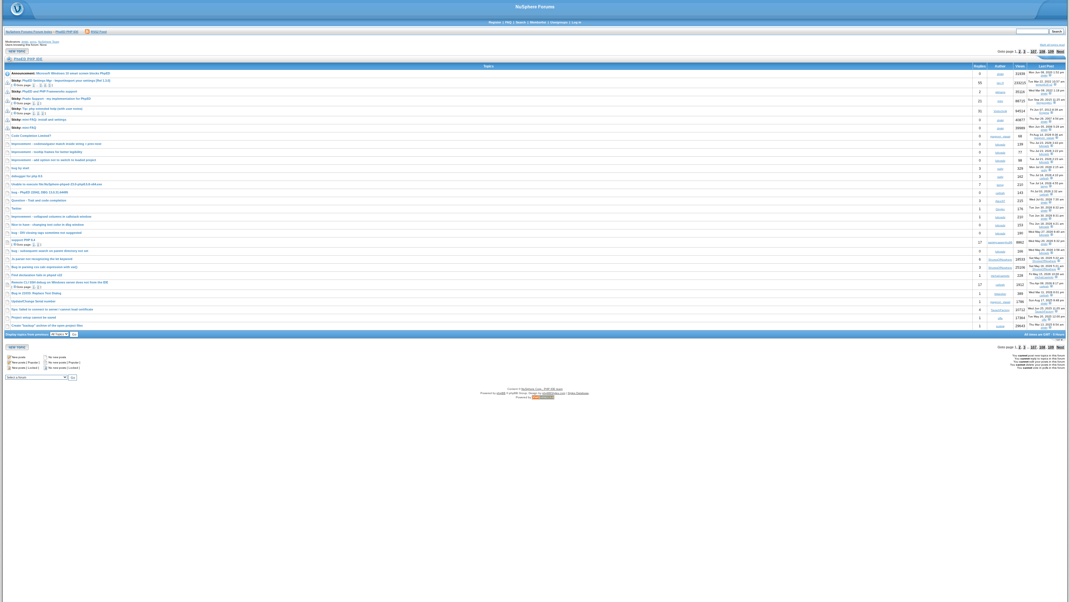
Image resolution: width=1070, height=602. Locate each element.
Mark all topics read (1052, 44)
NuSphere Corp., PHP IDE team (542, 388)
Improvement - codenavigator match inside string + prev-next (56, 143)
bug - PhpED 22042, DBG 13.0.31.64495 (39, 192)
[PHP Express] (543, 397)
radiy (1000, 168)
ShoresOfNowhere (1000, 259)
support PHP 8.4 (23, 240)
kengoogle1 (1044, 102)
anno (33, 41)
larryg (1000, 184)
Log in (576, 22)
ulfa (1000, 318)
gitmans (1000, 92)
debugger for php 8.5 (26, 176)
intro (1000, 101)
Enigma (1044, 112)
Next (1060, 52)
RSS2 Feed (99, 31)
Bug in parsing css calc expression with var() (44, 267)
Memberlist (538, 22)
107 (1034, 52)
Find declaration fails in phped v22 (36, 275)
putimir (1000, 326)
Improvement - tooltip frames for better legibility (46, 152)
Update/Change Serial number (33, 301)
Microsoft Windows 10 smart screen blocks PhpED (73, 73)
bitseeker (1000, 293)
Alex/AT (1000, 201)
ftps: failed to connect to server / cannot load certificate (52, 309)
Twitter (16, 208)
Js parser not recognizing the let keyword (41, 259)
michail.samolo (1000, 275)
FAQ (508, 22)
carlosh (1044, 178)
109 (1051, 52)
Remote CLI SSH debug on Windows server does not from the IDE (59, 282)
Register (495, 22)
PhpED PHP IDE (66, 31)
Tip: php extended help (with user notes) (52, 108)
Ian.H (1000, 82)
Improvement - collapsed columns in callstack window (51, 216)
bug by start (20, 168)
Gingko (1000, 209)
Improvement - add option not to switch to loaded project (53, 160)
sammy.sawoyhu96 (1000, 242)
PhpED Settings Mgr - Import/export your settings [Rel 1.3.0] (66, 80)
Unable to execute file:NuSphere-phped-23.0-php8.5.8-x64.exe (56, 184)
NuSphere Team (48, 41)
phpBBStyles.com (553, 393)
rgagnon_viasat (1000, 136)
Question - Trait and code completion (38, 200)
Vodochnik (1000, 111)
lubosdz (1000, 144)
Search (521, 22)
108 (1042, 52)
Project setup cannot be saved (33, 317)
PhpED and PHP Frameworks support (49, 91)
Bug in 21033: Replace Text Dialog (36, 293)
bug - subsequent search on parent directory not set (49, 251)
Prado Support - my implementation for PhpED (56, 98)
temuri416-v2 (1044, 84)
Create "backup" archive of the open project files (47, 325)
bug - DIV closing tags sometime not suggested (46, 232)
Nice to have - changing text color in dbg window (47, 224)
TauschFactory (1000, 310)
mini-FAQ (29, 127)
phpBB (501, 393)
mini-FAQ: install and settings (44, 119)
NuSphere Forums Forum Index (29, 31)
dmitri (24, 41)
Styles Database (578, 393)
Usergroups (559, 22)
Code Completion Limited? (31, 135)
